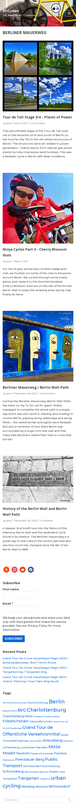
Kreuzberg (53, 740)
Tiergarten (28, 778)
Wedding (27, 786)
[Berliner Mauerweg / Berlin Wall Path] (38, 380)
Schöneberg (13, 771)
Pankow (60, 753)
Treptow (45, 778)
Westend (41, 786)
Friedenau (38, 716)
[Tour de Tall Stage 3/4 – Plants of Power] (38, 110)
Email (8, 603)
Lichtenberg (11, 747)
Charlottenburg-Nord (18, 716)
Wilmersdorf (59, 786)
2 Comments (37, 123)
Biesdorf (7, 711)
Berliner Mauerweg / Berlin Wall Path (36, 387)
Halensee (23, 740)
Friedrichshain (16, 721)
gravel (64, 734)
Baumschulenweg (38, 702)
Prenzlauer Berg (29, 759)
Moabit (9, 753)
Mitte (54, 746)
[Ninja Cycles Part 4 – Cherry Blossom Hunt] (38, 242)
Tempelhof (10, 778)
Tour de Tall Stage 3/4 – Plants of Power (37, 117)
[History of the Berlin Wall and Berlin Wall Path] (38, 502)
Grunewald (10, 740)
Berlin (57, 701)
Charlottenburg (46, 710)
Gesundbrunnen (41, 721)
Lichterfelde (27, 747)
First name (11, 589)
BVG (22, 710)
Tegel (62, 772)
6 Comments (47, 393)
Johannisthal (36, 741)
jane (9, 123)
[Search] (69, 800)
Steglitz (54, 771)
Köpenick (68, 741)
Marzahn (42, 747)
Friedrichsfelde (52, 716)
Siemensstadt (31, 772)
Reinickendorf (32, 766)
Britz (14, 711)
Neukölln (23, 753)
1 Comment (46, 520)
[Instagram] (14, 569)
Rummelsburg (51, 766)
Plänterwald (8, 760)
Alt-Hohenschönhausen (15, 702)
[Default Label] (6, 569)
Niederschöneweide (42, 753)
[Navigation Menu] (69, 13)
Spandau (43, 772)
